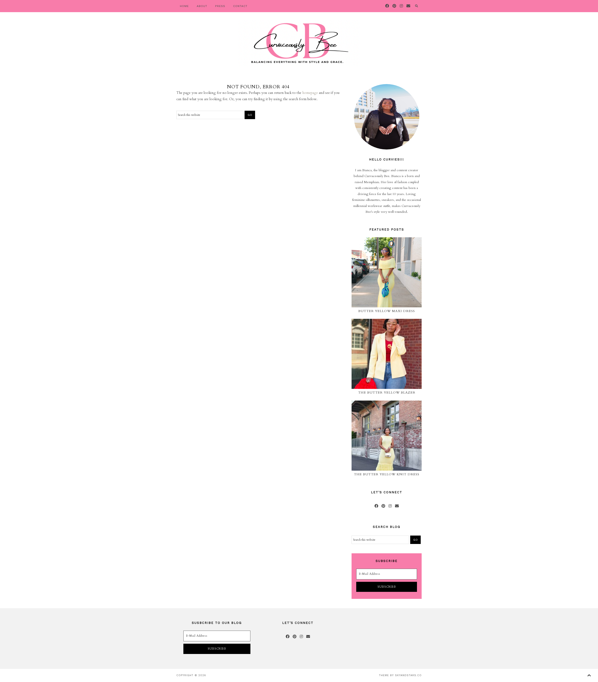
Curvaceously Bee (299, 43)
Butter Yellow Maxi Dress (386, 311)
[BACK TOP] (589, 675)
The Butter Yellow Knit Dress (386, 474)
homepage (310, 92)
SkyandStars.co (408, 675)
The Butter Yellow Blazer (386, 392)
